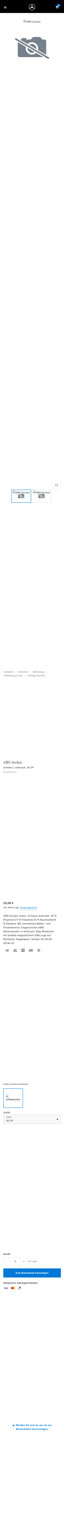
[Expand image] (56, 485)
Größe (8, 1117)
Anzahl (6, 1254)
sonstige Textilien (36, 675)
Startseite (8, 671)
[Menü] (5, 7)
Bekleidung (38, 671)
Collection (23, 671)
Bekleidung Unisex (13, 675)
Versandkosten (28, 907)
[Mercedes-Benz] (33, 8)
